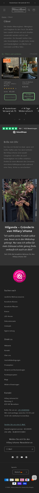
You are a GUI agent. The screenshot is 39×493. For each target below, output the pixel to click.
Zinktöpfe (7, 326)
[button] (4, 10)
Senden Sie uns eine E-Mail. (15, 424)
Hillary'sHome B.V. (16, 487)
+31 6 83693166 (23, 410)
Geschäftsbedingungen (12, 360)
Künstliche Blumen (10, 302)
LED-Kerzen (8, 316)
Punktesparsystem (10, 375)
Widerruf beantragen (11, 384)
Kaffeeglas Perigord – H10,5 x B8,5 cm (10, 83)
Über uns (7, 355)
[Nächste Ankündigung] (35, 3)
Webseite (7, 346)
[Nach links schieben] (14, 119)
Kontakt (7, 350)
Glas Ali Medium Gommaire (27, 83)
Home (4, 17)
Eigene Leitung (9, 331)
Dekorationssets (10, 321)
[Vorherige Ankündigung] (4, 3)
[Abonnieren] (32, 449)
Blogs (6, 380)
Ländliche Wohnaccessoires (14, 297)
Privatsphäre (8, 365)
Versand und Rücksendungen (14, 370)
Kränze (6, 311)
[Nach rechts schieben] (24, 119)
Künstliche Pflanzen (11, 307)
